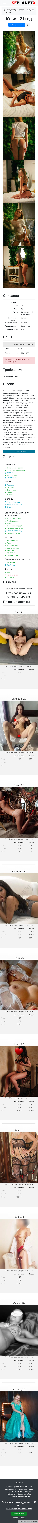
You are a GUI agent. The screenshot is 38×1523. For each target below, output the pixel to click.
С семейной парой (14, 526)
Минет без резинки (14, 518)
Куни (9, 523)
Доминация (11, 490)
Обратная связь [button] (19, 1513)
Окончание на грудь (15, 528)
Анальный (11, 473)
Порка (9, 492)
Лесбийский (12, 475)
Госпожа (10, 485)
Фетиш (10, 495)
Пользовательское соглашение (19, 1509)
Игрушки (10, 487)
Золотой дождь (13, 502)
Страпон (10, 507)
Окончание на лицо (15, 531)
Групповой (11, 478)
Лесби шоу (11, 565)
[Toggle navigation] (4, 3)
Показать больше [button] (20, 451)
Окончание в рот (14, 533)
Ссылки (18, 1483)
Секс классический (15, 468)
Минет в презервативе (16, 470)
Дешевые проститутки (28, 1521)
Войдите (9, 589)
